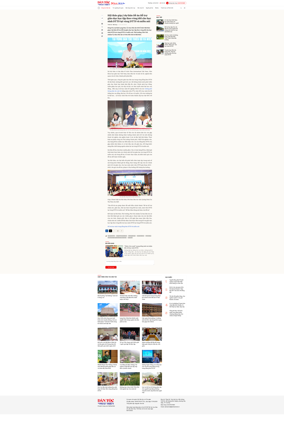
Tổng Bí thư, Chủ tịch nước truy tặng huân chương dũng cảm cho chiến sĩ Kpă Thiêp (176, 313)
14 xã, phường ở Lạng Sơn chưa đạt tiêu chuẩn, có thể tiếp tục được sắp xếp (177, 305)
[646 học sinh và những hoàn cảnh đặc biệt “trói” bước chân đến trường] (160, 36)
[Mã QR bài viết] (102, 36)
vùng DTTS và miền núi (122, 235)
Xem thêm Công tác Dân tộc (107, 277)
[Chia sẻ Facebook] (102, 24)
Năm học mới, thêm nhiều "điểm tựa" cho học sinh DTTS (171, 44)
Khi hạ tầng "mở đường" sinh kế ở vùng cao (108, 296)
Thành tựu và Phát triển (167, 8)
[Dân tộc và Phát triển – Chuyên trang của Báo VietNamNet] (104, 3)
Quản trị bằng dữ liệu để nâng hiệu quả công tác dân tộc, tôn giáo (151, 344)
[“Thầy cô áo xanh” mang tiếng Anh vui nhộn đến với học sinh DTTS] (114, 251)
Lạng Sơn (130, 237)
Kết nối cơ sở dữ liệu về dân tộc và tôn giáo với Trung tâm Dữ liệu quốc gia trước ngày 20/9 (107, 344)
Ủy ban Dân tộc (140, 235)
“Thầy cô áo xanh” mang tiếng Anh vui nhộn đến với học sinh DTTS (138, 247)
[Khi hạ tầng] (108, 287)
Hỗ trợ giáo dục (132, 235)
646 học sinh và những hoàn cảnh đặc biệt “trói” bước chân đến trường (171, 37)
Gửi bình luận (111, 267)
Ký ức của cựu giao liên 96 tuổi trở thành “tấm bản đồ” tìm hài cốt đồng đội (177, 289)
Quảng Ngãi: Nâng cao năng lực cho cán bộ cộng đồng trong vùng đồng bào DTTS (152, 366)
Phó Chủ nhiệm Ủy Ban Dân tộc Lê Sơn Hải (117, 237)
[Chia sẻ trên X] (102, 27)
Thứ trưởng (148, 235)
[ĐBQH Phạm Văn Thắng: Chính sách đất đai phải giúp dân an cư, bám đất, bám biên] (108, 356)
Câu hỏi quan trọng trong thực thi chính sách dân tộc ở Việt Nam (151, 297)
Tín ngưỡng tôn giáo (118, 8)
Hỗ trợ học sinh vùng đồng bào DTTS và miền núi (123, 226)
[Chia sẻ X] (110, 230)
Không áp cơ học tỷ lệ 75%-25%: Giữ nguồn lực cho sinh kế (129, 388)
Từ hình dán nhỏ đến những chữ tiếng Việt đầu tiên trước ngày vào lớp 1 (128, 297)
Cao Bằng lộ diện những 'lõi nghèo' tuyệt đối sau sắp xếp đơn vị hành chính (128, 366)
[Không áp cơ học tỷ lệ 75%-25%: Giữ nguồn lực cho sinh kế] (130, 379)
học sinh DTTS (111, 235)
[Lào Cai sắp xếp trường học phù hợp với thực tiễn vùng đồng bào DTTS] (108, 379)
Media (157, 8)
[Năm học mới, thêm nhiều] (160, 45)
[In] (117, 230)
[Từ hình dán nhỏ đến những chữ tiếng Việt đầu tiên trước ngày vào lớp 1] (130, 287)
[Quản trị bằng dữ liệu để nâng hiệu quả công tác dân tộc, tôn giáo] (152, 334)
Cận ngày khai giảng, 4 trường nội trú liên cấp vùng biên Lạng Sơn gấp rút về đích (151, 319)
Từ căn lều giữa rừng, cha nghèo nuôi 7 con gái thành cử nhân (177, 297)
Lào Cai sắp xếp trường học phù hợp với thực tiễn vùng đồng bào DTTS (108, 388)
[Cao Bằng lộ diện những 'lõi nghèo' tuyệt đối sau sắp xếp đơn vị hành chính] (130, 356)
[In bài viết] (102, 33)
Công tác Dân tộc (105, 8)
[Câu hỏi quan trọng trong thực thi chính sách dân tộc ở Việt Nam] (152, 287)
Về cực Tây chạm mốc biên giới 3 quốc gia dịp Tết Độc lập (129, 343)
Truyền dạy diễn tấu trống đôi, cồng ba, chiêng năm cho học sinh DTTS (170, 52)
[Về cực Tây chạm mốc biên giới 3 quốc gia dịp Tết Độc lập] (130, 334)
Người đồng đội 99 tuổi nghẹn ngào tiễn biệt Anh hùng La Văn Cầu (176, 281)
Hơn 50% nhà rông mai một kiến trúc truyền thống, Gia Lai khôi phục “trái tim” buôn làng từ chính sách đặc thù (107, 320)
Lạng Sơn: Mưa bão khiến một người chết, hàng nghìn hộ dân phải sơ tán (129, 319)
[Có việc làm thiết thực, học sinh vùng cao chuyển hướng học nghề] (160, 21)
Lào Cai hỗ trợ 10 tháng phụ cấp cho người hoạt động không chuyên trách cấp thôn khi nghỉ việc (152, 389)
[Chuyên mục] (184, 8)
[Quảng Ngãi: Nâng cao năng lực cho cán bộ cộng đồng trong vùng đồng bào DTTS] (152, 356)
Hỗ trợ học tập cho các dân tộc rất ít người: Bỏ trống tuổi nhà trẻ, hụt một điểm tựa (171, 29)
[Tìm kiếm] (181, 8)
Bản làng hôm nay (130, 8)
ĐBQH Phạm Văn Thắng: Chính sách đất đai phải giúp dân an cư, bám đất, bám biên (107, 366)
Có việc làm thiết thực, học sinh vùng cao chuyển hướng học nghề (172, 21)
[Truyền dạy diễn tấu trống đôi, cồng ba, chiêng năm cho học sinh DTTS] (160, 51)
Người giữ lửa (149, 8)
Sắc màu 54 (140, 8)
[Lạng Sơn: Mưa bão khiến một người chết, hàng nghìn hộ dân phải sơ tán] (130, 310)
